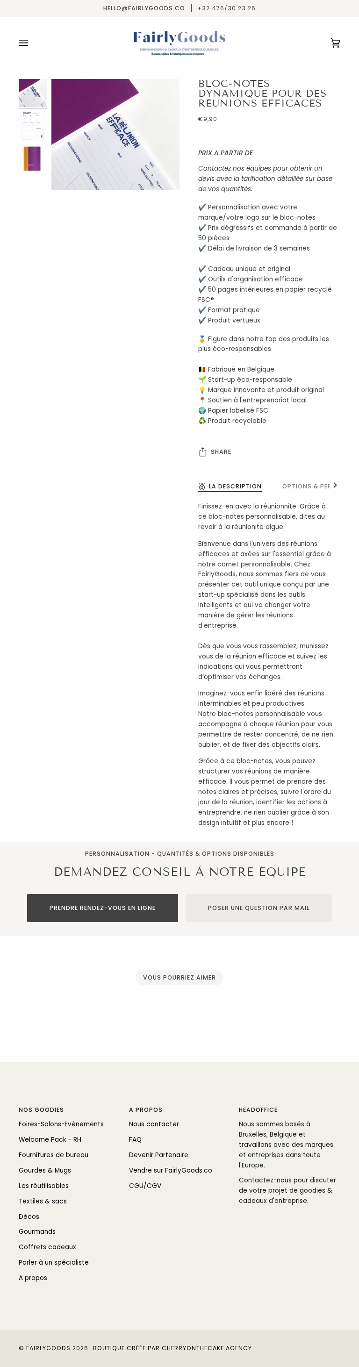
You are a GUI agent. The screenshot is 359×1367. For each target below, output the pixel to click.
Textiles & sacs (43, 1201)
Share (221, 452)
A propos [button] (146, 1110)
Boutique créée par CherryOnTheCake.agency (172, 1348)
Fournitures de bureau (53, 1155)
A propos (33, 1278)
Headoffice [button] (258, 1110)
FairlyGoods (48, 1348)
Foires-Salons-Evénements (61, 1124)
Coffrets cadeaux (47, 1247)
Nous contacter (154, 1124)
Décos (29, 1216)
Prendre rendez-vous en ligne (103, 908)
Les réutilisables (44, 1185)
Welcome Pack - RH (50, 1139)
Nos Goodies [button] (41, 1110)
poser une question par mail (258, 908)
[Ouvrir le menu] (33, 43)
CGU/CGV (145, 1185)
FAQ (135, 1139)
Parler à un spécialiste (54, 1262)
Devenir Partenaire (158, 1155)
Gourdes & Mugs (45, 1170)
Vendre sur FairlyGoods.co (170, 1170)
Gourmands (37, 1231)
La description (235, 486)
